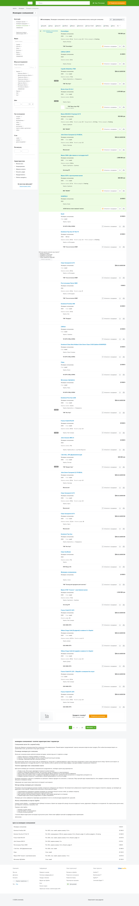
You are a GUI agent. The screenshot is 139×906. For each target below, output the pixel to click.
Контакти (15, 877)
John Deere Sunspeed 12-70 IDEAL (71, 134)
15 (82, 727)
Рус (17, 884)
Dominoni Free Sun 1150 (68, 397)
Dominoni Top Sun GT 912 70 (70, 231)
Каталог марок (43, 886)
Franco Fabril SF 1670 (67, 610)
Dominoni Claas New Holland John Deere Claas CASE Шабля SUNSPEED (83, 344)
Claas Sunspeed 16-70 (68, 513)
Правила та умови (44, 872)
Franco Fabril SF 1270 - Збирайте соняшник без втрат (78, 671)
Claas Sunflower (66, 552)
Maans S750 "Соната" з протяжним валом (74, 590)
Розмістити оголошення (98, 716)
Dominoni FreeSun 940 (68, 303)
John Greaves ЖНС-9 (67, 437)
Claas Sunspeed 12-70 (68, 263)
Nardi (62, 214)
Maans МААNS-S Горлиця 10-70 (71, 114)
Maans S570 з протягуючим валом (72, 175)
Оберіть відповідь (45, 259)
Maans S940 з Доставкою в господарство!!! (74, 155)
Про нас (15, 872)
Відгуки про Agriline (45, 880)
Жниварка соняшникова (68, 572)
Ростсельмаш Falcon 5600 (69, 283)
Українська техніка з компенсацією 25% (50, 888)
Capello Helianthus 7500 (68, 69)
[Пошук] (37, 3)
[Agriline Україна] (19, 3)
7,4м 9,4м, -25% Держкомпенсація (71, 454)
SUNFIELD (64, 196)
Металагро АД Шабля (68, 380)
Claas (62, 362)
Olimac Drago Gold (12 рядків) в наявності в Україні (77, 651)
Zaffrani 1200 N (65, 51)
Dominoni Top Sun (66, 534)
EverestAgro (65, 31)
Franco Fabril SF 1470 (67, 691)
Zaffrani (63, 326)
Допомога (15, 875)
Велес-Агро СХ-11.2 (67, 89)
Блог (41, 883)
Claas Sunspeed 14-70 (68, 493)
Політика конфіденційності (46, 875)
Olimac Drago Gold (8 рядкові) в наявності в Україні (77, 630)
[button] (119, 46)
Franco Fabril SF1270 (67, 420)
